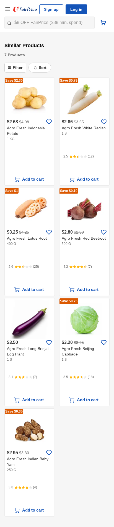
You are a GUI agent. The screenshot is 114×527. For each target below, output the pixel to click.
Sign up (51, 9)
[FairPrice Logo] (25, 9)
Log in (76, 9)
